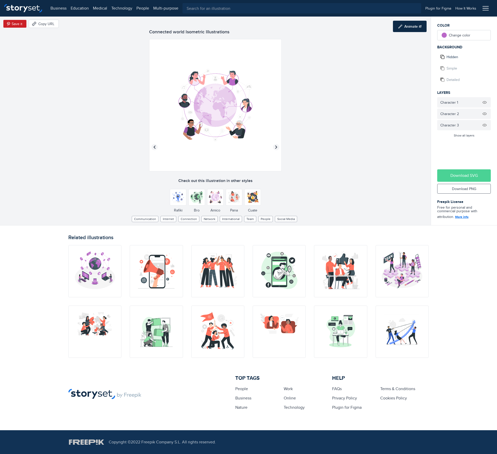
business (58, 8)
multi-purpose (165, 8)
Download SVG (464, 175)
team (250, 219)
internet (168, 219)
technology (121, 8)
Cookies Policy (393, 398)
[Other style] (178, 197)
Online (290, 398)
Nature (241, 407)
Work (288, 389)
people (142, 8)
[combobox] (301, 8)
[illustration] (94, 271)
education (80, 8)
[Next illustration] (276, 147)
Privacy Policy (344, 398)
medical (100, 8)
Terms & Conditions (397, 389)
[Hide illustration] (484, 102)
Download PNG (464, 188)
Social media (286, 219)
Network (209, 219)
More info (462, 217)
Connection (189, 219)
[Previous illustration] (154, 147)
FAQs (337, 389)
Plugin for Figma (347, 407)
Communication (145, 219)
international (231, 219)
